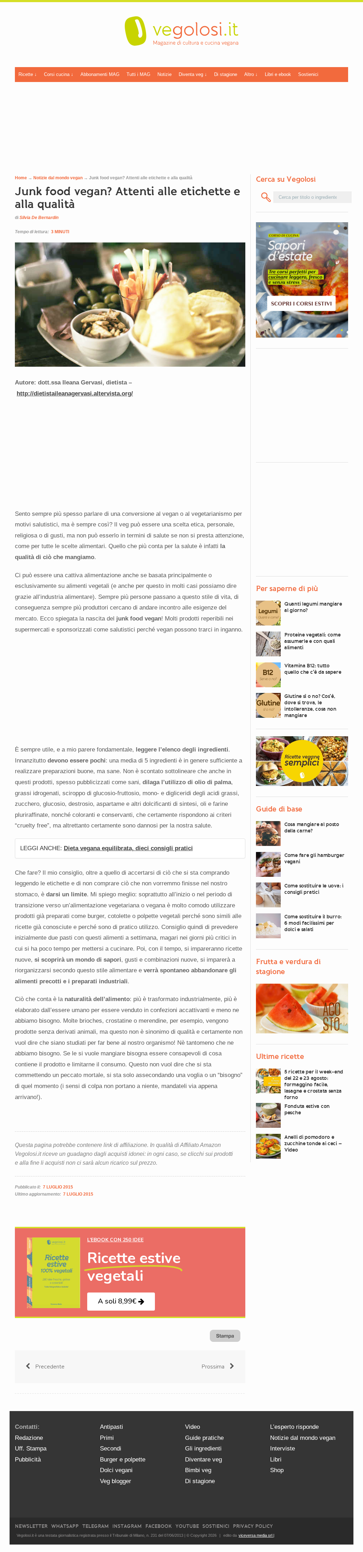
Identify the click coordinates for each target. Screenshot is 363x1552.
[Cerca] (266, 197)
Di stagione (225, 74)
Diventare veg (203, 1459)
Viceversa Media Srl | (256, 1535)
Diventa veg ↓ (193, 74)
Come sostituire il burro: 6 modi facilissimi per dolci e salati (313, 923)
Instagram (127, 1526)
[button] (121, 1302)
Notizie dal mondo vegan (58, 177)
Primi (107, 1437)
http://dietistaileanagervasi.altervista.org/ (75, 393)
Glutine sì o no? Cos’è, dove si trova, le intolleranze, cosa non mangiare (310, 705)
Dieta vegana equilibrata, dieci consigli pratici (128, 848)
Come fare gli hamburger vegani (314, 858)
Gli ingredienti (203, 1448)
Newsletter (31, 1526)
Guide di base (279, 809)
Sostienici (308, 74)
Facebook (158, 1526)
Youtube (187, 1526)
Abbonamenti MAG (99, 74)
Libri (275, 1459)
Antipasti (111, 1426)
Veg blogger (115, 1481)
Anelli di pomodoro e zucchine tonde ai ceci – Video (312, 1143)
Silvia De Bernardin (38, 217)
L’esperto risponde (294, 1426)
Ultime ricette (280, 1056)
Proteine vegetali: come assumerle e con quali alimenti (312, 641)
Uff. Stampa (30, 1448)
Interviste (282, 1448)
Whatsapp (65, 1526)
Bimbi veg (198, 1470)
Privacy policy (253, 1526)
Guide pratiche (204, 1437)
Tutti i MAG (138, 74)
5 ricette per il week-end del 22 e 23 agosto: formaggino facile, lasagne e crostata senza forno (313, 1084)
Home (21, 177)
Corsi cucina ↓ (58, 74)
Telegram (95, 1526)
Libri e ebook (278, 74)
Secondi (110, 1448)
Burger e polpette (122, 1459)
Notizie (164, 74)
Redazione (29, 1437)
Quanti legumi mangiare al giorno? (313, 607)
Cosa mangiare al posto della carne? (311, 827)
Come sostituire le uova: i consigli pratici (314, 888)
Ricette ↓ (27, 74)
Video (192, 1426)
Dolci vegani (116, 1470)
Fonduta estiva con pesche (307, 1109)
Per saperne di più (287, 588)
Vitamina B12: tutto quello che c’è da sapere (312, 668)
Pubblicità (28, 1459)
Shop (277, 1470)
